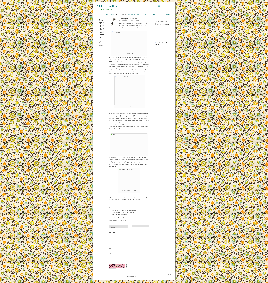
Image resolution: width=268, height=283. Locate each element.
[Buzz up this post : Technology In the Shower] (113, 204)
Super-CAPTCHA (137, 282)
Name (110, 248)
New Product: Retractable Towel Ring (120, 217)
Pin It (110, 202)
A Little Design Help (107, 6)
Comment (111, 235)
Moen (137, 59)
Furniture (102, 26)
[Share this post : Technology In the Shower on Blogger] (110, 204)
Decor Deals (101, 35)
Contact (146, 14)
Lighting (102, 31)
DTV (110, 113)
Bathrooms (102, 22)
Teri (132, 20)
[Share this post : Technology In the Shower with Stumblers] (117, 204)
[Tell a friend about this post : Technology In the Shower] (127, 204)
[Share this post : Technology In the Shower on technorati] (119, 204)
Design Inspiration (121, 14)
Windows (102, 34)
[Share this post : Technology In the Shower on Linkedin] (115, 204)
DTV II (123, 124)
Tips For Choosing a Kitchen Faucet (119, 214)
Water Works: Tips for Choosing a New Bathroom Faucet (124, 210)
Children (102, 25)
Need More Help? (154, 14)
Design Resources (166, 14)
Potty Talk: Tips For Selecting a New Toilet (121, 215)
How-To (102, 28)
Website (110, 258)
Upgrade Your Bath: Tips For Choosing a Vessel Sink (123, 212)
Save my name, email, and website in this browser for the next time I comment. (125, 263)
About (112, 14)
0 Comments (136, 20)
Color (101, 23)
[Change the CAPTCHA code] (126, 265)
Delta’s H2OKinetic (128, 157)
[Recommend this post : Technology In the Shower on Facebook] (112, 204)
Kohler (114, 113)
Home (107, 14)
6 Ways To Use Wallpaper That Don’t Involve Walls (118, 226)
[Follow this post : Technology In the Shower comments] (123, 204)
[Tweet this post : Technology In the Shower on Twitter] (121, 204)
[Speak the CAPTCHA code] (126, 267)
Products (102, 32)
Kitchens (102, 29)
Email (110, 253)
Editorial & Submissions (134, 14)
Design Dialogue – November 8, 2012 (141, 225)
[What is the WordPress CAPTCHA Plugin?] (117, 266)
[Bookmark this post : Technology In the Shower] (125, 204)
